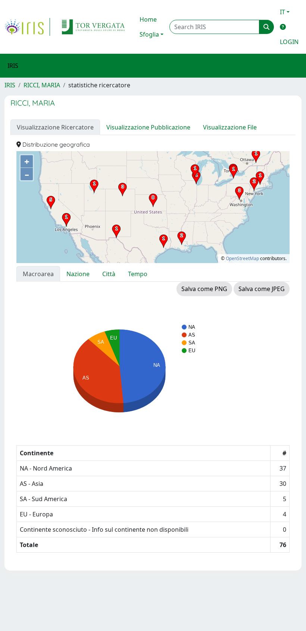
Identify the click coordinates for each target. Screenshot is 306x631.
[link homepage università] (93, 27)
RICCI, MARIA (42, 85)
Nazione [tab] (78, 274)
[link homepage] (27, 27)
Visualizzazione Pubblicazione (148, 127)
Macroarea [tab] (38, 274)
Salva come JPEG (261, 289)
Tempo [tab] (137, 274)
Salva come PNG (204, 289)
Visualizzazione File (230, 127)
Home (148, 19)
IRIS (9, 85)
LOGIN (289, 42)
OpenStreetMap (242, 258)
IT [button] (282, 12)
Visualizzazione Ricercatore (55, 127)
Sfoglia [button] (149, 34)
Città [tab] (108, 274)
